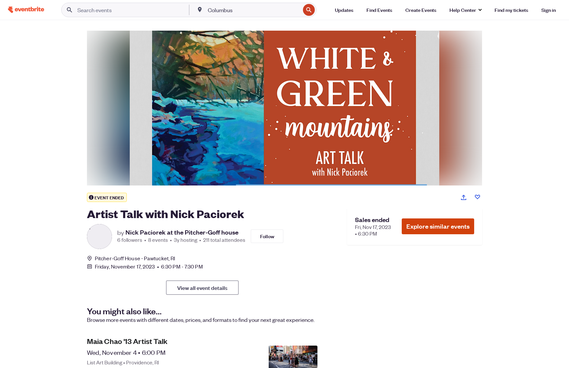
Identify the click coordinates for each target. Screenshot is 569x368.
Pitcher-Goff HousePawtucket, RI (135, 258)
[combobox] (253, 9)
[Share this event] (463, 197)
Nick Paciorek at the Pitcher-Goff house (181, 232)
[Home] (26, 9)
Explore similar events (438, 226)
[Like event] (477, 197)
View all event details (202, 287)
